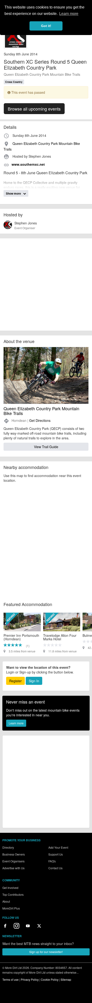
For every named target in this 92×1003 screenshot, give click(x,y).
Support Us (55, 854)
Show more (14, 193)
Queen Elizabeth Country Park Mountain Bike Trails (42, 74)
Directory (8, 847)
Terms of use (10, 979)
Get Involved (10, 888)
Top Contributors (13, 894)
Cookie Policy (50, 979)
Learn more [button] (68, 14)
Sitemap (66, 979)
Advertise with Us (13, 868)
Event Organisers (13, 861)
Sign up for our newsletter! (46, 952)
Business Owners (13, 854)
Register (15, 680)
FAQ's (52, 861)
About (6, 901)
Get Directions (39, 420)
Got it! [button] (46, 26)
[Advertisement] (46, 284)
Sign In (34, 680)
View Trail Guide (46, 446)
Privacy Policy (30, 979)
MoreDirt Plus (11, 908)
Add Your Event (58, 847)
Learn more (16, 723)
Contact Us (55, 868)
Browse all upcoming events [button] (34, 109)
